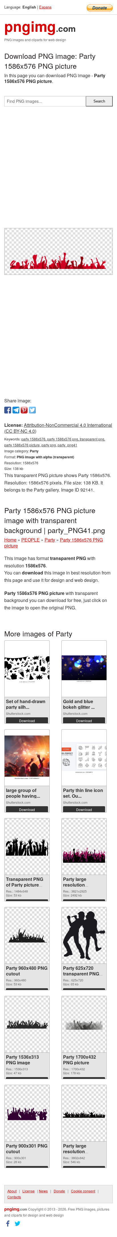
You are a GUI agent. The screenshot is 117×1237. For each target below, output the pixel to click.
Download (27, 720)
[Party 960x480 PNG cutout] (27, 935)
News (43, 1190)
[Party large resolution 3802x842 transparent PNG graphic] (84, 1113)
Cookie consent (83, 1190)
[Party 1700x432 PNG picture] (84, 1024)
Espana (45, 7)
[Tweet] (32, 410)
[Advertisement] (58, 169)
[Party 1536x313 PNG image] (27, 1024)
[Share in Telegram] (15, 410)
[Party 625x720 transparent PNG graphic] (84, 935)
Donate (59, 1190)
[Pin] (24, 410)
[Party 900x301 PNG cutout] (27, 1113)
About (11, 1190)
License (28, 1190)
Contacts (14, 1196)
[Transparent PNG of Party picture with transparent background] (27, 846)
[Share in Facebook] (7, 410)
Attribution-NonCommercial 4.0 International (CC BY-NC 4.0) (58, 428)
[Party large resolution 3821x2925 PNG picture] (84, 847)
